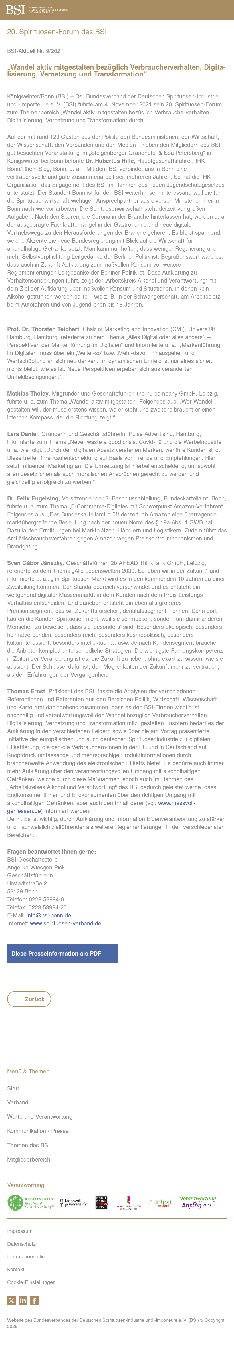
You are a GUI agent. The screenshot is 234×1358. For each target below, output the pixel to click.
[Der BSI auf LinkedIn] (23, 1303)
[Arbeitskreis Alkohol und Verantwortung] (30, 1203)
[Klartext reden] (160, 1203)
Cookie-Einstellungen (31, 1282)
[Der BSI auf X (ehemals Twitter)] (11, 1303)
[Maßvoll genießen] (73, 1203)
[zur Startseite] (37, 12)
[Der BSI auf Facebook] (34, 1303)
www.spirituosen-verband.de (65, 923)
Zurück (35, 999)
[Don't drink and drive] (102, 1203)
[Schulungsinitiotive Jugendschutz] (129, 1203)
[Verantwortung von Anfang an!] (198, 1202)
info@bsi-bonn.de (49, 915)
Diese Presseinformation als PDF (56, 953)
